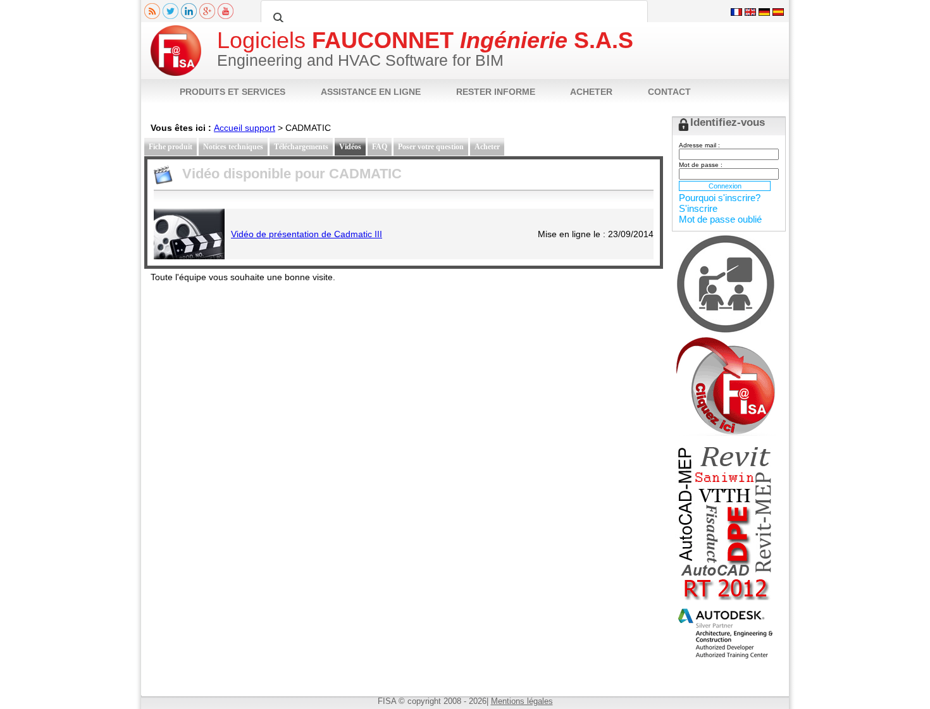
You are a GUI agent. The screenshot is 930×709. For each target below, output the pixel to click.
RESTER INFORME (495, 92)
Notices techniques (233, 146)
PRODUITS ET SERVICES (232, 92)
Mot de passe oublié (720, 219)
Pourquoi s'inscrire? (719, 197)
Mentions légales (522, 701)
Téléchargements (301, 146)
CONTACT (669, 92)
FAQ (379, 146)
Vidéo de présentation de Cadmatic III (306, 234)
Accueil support (244, 128)
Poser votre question (431, 146)
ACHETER (591, 92)
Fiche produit (170, 146)
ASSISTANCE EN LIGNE (371, 92)
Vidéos (350, 146)
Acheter (487, 146)
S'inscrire (698, 208)
